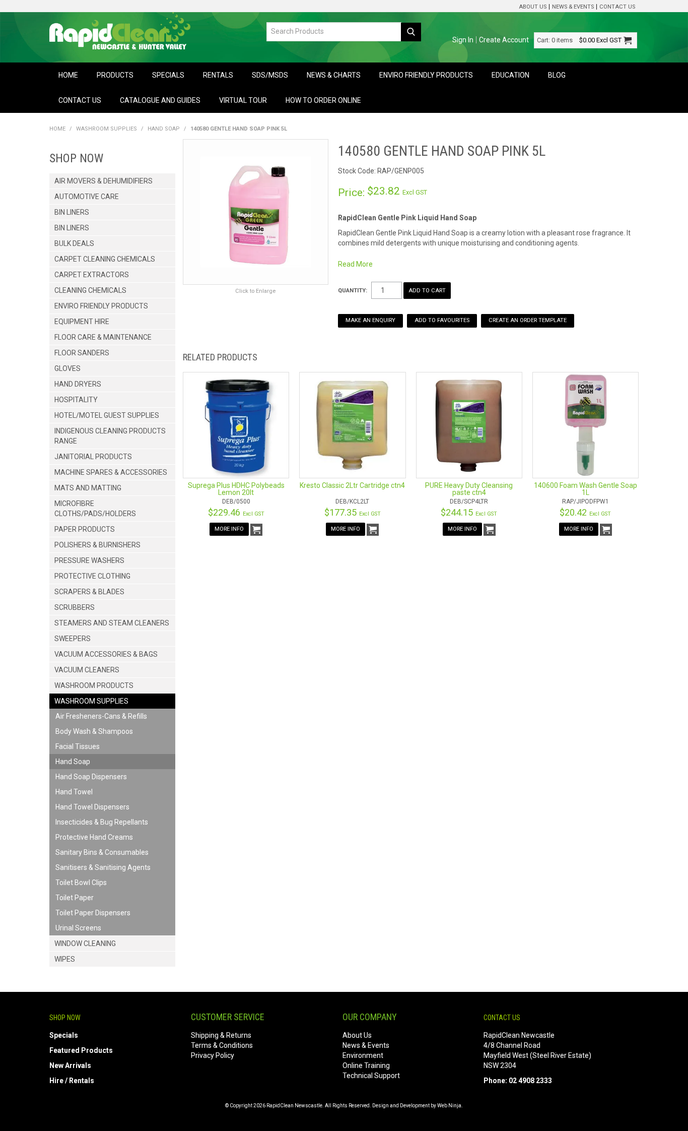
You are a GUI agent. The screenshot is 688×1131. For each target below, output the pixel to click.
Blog (557, 75)
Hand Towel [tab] (74, 792)
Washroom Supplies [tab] (91, 701)
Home (68, 75)
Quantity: (352, 290)
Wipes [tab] (64, 959)
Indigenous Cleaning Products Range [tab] (110, 436)
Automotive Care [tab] (86, 197)
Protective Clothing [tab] (92, 576)
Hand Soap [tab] (72, 762)
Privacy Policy (212, 1055)
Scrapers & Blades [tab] (89, 592)
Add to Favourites (442, 320)
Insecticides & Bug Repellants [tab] (101, 822)
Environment (362, 1055)
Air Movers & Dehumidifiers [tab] (103, 181)
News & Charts (334, 75)
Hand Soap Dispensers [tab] (91, 777)
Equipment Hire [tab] (81, 322)
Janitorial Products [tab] (93, 457)
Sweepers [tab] (72, 639)
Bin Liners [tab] (71, 212)
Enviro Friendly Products (426, 75)
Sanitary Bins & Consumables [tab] (102, 852)
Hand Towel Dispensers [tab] (92, 807)
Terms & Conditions (222, 1045)
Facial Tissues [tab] (77, 746)
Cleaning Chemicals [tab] (90, 290)
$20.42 (585, 512)
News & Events (573, 7)
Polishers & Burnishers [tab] (97, 545)
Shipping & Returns (221, 1035)
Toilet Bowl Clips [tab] (81, 882)
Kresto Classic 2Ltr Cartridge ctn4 (352, 485)
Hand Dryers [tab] (77, 384)
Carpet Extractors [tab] (91, 275)
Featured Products (81, 1050)
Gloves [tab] (67, 368)
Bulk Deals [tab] (74, 243)
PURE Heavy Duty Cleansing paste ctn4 (469, 488)
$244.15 (469, 512)
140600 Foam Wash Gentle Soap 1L (585, 488)
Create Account (504, 39)
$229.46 (236, 512)
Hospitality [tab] (76, 400)
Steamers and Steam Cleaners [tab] (111, 623)
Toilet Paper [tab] (74, 898)
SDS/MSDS (270, 75)
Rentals (218, 75)
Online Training (366, 1065)
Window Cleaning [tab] (85, 943)
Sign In (462, 39)
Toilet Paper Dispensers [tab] (92, 913)
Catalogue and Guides (160, 100)
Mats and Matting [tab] (87, 488)
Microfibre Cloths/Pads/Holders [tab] (95, 508)
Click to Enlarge (255, 291)
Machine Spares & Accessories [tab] (110, 472)
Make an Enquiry (370, 320)
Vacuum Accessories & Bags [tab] (106, 654)
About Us (532, 7)
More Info (229, 529)
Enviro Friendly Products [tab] (101, 306)
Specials (168, 75)
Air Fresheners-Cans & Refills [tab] (101, 716)
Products (115, 75)
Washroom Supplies (106, 128)
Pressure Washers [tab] (89, 560)
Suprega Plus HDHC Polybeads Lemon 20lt (236, 488)
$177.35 (352, 512)
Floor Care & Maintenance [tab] (103, 337)
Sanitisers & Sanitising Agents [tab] (103, 867)
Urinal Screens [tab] (78, 928)
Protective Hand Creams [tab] (94, 837)
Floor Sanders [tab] (81, 353)
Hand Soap (164, 128)
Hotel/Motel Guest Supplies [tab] (106, 415)
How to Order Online (323, 100)
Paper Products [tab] (84, 529)
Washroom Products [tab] (93, 685)
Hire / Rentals (71, 1081)
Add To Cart (256, 530)
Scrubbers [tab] (74, 607)
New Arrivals (70, 1065)
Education (510, 75)
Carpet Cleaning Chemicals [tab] (104, 259)
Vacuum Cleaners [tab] (86, 670)
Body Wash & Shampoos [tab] (94, 731)
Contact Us (617, 7)
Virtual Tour (243, 100)
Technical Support (371, 1076)
